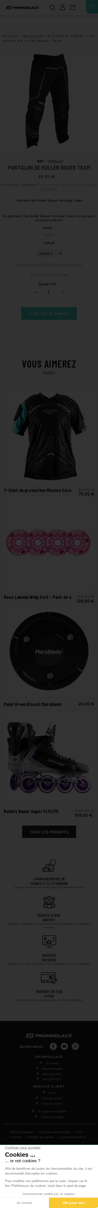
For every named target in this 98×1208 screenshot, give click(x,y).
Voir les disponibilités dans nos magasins (49, 264)
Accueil (10, 36)
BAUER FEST (52, 1079)
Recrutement (52, 1074)
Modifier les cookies (40, 1137)
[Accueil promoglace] (22, 8)
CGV (79, 1132)
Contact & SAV (52, 1098)
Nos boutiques (52, 1068)
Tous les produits (49, 831)
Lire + (49, 234)
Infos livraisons (52, 1103)
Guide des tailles (52, 1116)
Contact (15, 1137)
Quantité (47, 284)
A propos (52, 1063)
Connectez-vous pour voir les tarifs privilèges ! (49, 187)
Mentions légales (21, 1132)
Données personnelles (54, 1132)
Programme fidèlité (52, 1111)
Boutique (33, 36)
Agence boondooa (73, 1137)
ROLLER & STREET (66, 36)
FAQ (52, 1093)
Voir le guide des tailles (49, 274)
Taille (49, 243)
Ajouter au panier (49, 313)
